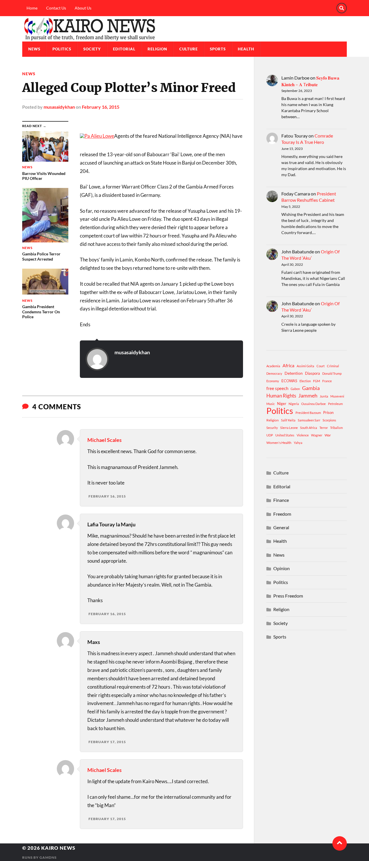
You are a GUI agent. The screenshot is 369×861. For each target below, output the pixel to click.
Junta (324, 396)
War (328, 435)
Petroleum (335, 404)
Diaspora (312, 373)
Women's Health (278, 442)
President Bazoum (308, 413)
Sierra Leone (289, 427)
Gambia (311, 388)
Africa (288, 365)
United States (284, 435)
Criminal (333, 366)
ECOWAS (289, 380)
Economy (272, 381)
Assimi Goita (305, 366)
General (281, 527)
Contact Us (56, 7)
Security (272, 427)
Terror (323, 427)
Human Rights (281, 396)
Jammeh (307, 396)
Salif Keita (288, 420)
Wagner (316, 435)
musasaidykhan (59, 107)
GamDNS (48, 857)
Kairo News (58, 848)
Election (305, 381)
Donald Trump (332, 373)
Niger (281, 403)
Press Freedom (288, 595)
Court (321, 366)
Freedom (282, 514)
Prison (328, 412)
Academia (273, 366)
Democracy (274, 373)
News (34, 49)
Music (270, 404)
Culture (188, 49)
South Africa (308, 427)
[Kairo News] (184, 28)
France (327, 381)
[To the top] (339, 843)
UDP (269, 435)
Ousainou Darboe (313, 404)
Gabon (295, 389)
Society (92, 49)
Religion (157, 49)
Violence (303, 435)
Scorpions (329, 420)
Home (32, 7)
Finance (281, 500)
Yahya (298, 442)
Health (246, 49)
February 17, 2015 (107, 742)
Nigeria (294, 404)
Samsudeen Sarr (309, 420)
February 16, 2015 (100, 107)
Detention (294, 373)
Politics (61, 49)
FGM (316, 381)
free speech (277, 388)
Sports (218, 49)
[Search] (341, 8)
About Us (83, 7)
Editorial (124, 49)
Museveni (337, 396)
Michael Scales (104, 440)
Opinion (281, 568)
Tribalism (336, 427)
